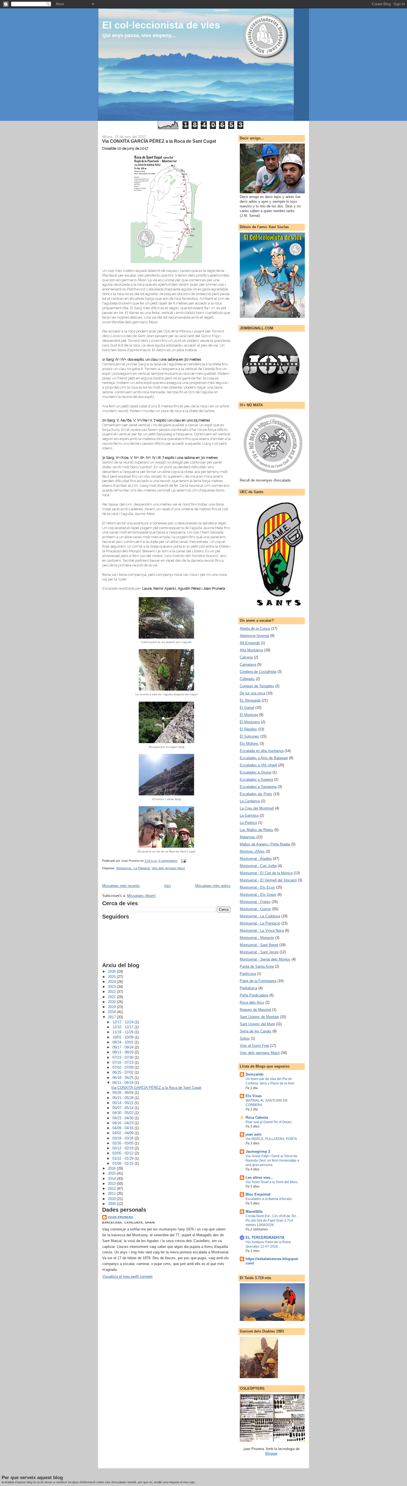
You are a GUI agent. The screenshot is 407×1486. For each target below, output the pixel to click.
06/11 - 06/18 (123, 1083)
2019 (112, 1007)
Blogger (271, 1453)
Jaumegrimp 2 (258, 1151)
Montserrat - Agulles (256, 859)
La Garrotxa (249, 815)
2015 (112, 1173)
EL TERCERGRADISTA (265, 1237)
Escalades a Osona (255, 772)
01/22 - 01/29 (123, 1158)
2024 (112, 982)
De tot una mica (252, 693)
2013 (112, 1183)
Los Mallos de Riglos (256, 830)
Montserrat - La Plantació (133, 868)
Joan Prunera (120, 1217)
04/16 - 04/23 (123, 1123)
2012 (112, 1188)
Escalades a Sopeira (256, 779)
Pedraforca (248, 988)
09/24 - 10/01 (123, 1042)
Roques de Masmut (255, 1010)
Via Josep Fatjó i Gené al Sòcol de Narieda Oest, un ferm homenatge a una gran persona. (272, 1160)
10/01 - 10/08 (123, 1037)
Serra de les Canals (255, 1031)
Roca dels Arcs (252, 1002)
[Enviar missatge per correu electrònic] (182, 860)
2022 (112, 992)
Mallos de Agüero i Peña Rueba (265, 844)
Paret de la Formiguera (258, 981)
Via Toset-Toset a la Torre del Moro (272, 1182)
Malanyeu (247, 837)
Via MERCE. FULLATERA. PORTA (271, 1139)
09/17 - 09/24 (123, 1047)
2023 (112, 987)
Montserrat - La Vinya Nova (262, 930)
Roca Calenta (257, 1117)
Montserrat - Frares (255, 902)
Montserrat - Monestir (257, 938)
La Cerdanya (250, 801)
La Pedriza (248, 823)
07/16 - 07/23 (123, 1062)
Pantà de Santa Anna (257, 966)
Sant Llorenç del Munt (257, 1024)
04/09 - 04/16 (123, 1128)
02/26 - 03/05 (123, 1143)
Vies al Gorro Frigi (254, 1045)
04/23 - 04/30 (123, 1118)
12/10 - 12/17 (123, 1027)
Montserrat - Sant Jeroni (259, 952)
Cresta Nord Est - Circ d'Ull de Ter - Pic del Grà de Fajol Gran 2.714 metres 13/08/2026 (272, 1220)
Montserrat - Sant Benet (259, 945)
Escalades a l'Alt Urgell (258, 765)
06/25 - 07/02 (123, 1072)
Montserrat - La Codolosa (260, 916)
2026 (112, 971)
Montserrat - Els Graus (258, 894)
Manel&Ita (254, 1211)
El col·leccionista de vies (161, 25)
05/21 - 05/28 (123, 1098)
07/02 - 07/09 (123, 1067)
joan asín (253, 1134)
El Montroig (249, 715)
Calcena (246, 657)
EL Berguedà (250, 700)
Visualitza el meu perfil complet (127, 1276)
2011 (112, 1193)
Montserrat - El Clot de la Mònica (266, 873)
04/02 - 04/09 (123, 1133)
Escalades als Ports (256, 794)
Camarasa (248, 664)
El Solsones (249, 736)
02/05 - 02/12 (123, 1153)
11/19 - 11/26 (123, 1032)
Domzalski (255, 1074)
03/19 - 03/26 (123, 1138)
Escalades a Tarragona (258, 787)
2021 (112, 997)
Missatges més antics (213, 886)
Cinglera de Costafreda (258, 672)
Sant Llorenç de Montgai (259, 1017)
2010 (112, 1199)
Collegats (247, 679)
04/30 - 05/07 (123, 1113)
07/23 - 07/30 (123, 1057)
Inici (167, 886)
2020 (112, 1002)
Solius (245, 1038)
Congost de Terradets (257, 686)
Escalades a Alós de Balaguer (264, 758)
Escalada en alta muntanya (262, 751)
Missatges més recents (121, 886)
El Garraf (247, 708)
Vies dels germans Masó (168, 868)
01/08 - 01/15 (123, 1163)
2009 (112, 1204)
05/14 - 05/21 (123, 1103)
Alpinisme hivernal (254, 636)
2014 (112, 1179)
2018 (112, 1012)
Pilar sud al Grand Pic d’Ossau (269, 1122)
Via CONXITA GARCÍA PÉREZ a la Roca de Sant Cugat (159, 141)
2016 (112, 1168)
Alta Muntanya (251, 650)
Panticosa (248, 974)
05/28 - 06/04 (123, 1093)
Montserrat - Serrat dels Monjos (265, 959)
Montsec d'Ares (252, 851)
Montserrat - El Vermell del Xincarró (268, 880)
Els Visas (254, 1096)
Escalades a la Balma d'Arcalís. (269, 1199)
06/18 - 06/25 (123, 1078)
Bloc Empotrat (258, 1194)
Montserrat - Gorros (255, 909)
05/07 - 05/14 (123, 1108)
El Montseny (250, 722)
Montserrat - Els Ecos (257, 887)
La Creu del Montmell (257, 808)
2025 (112, 977)
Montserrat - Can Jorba (258, 866)
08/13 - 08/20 (123, 1052)
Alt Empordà (250, 643)
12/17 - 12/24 (123, 1022)
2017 (112, 1017)
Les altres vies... (260, 1177)
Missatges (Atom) (141, 896)
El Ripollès (248, 729)
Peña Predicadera (254, 995)
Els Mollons (249, 743)
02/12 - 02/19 (123, 1148)
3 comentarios (167, 860)
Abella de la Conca (255, 628)
